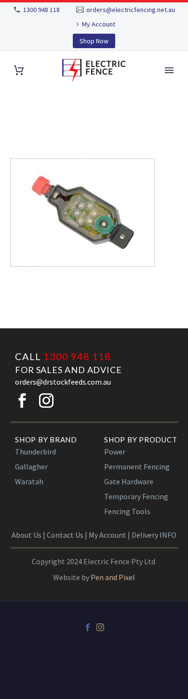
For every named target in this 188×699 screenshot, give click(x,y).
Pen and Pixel (113, 577)
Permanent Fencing (137, 466)
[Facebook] (88, 627)
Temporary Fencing (136, 496)
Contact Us (65, 535)
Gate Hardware (128, 481)
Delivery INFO (154, 535)
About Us (26, 535)
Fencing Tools (127, 511)
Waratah (29, 481)
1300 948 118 (41, 9)
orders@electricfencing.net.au (130, 9)
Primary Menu (169, 70)
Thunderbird (35, 451)
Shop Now (94, 41)
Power (114, 451)
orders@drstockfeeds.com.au (63, 382)
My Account (98, 24)
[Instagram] (100, 627)
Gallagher (31, 466)
